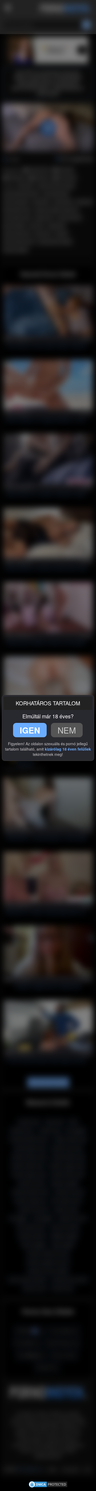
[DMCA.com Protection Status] (48, 1483)
